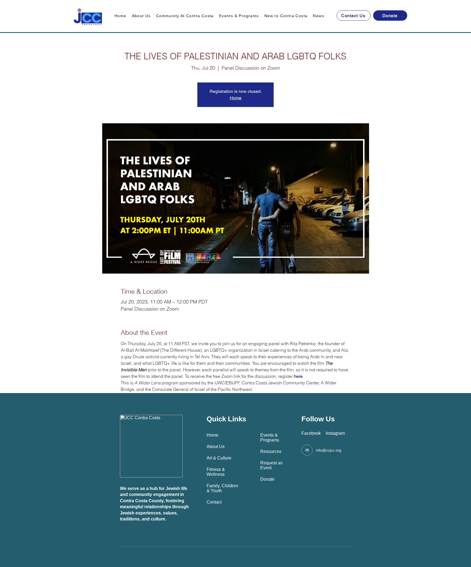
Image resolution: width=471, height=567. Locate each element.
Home (235, 97)
